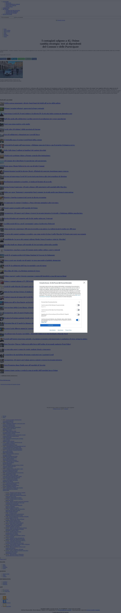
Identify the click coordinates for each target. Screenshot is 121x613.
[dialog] (60, 306)
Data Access (60, 330)
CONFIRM (50, 325)
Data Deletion (53, 330)
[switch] (78, 305)
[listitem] (60, 302)
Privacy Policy (68, 330)
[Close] (84, 283)
